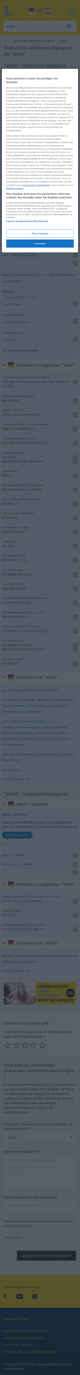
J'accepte (40, 243)
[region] (40, 161)
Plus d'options (40, 233)
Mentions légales (14, 188)
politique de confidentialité (36, 185)
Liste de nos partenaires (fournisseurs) (27, 221)
